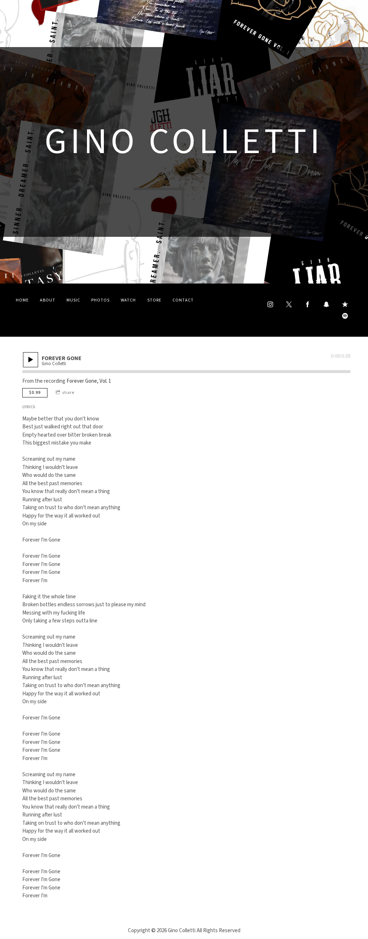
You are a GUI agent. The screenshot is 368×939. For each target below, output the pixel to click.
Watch (128, 300)
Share (68, 393)
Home (22, 300)
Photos (100, 300)
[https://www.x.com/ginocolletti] (289, 304)
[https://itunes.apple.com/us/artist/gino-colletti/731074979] (345, 304)
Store (154, 300)
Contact (183, 300)
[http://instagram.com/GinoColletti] (270, 304)
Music (73, 300)
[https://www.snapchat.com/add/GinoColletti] (326, 304)
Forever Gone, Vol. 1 (88, 381)
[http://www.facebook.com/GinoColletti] (307, 304)
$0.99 (35, 393)
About (47, 300)
